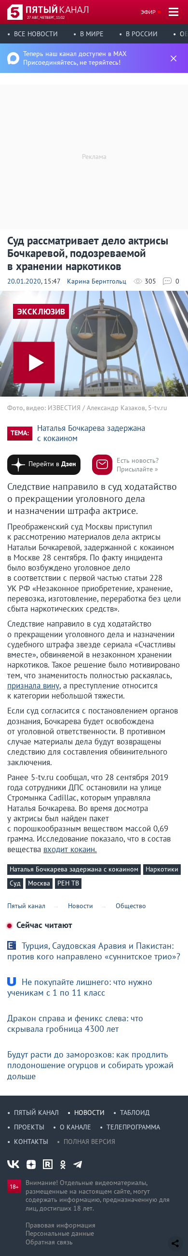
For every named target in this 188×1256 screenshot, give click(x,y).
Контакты (31, 1141)
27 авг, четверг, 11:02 (46, 17)
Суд (15, 883)
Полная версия (89, 1141)
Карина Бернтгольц (96, 281)
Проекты (29, 1127)
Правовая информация (60, 1225)
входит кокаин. (70, 849)
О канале (75, 1127)
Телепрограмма (133, 1127)
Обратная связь (49, 1242)
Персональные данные (60, 1233)
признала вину (33, 685)
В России (142, 33)
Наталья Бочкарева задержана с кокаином (91, 433)
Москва (39, 883)
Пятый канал (36, 1112)
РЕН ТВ (68, 883)
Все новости (36, 33)
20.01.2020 (24, 281)
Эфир (148, 11)
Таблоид (134, 1112)
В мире (92, 33)
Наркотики (162, 869)
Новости (89, 1112)
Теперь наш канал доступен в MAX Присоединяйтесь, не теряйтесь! (75, 58)
